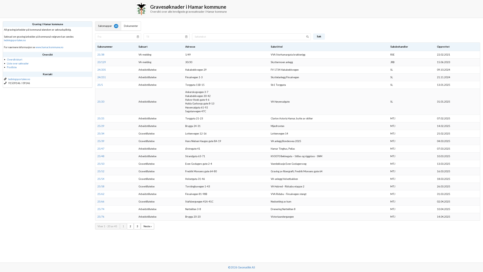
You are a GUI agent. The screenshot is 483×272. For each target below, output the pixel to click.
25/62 (100, 194)
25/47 (100, 148)
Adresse (190, 46)
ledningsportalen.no (15, 40)
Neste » (148, 226)
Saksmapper (107, 25)
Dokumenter (131, 25)
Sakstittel (277, 46)
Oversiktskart (14, 59)
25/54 (100, 178)
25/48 (100, 156)
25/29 (100, 126)
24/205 (101, 69)
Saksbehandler (399, 46)
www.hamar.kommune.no (49, 47)
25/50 (100, 163)
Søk (319, 36)
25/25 (100, 118)
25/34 (100, 133)
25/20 (100, 101)
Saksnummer (105, 46)
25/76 (100, 216)
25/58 (100, 186)
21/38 (100, 54)
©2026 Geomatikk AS (241, 267)
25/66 (100, 201)
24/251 (101, 77)
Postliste (12, 67)
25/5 (100, 84)
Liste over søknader (18, 63)
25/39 (100, 141)
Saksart (143, 46)
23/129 (101, 62)
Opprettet (443, 46)
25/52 (100, 171)
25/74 (100, 209)
